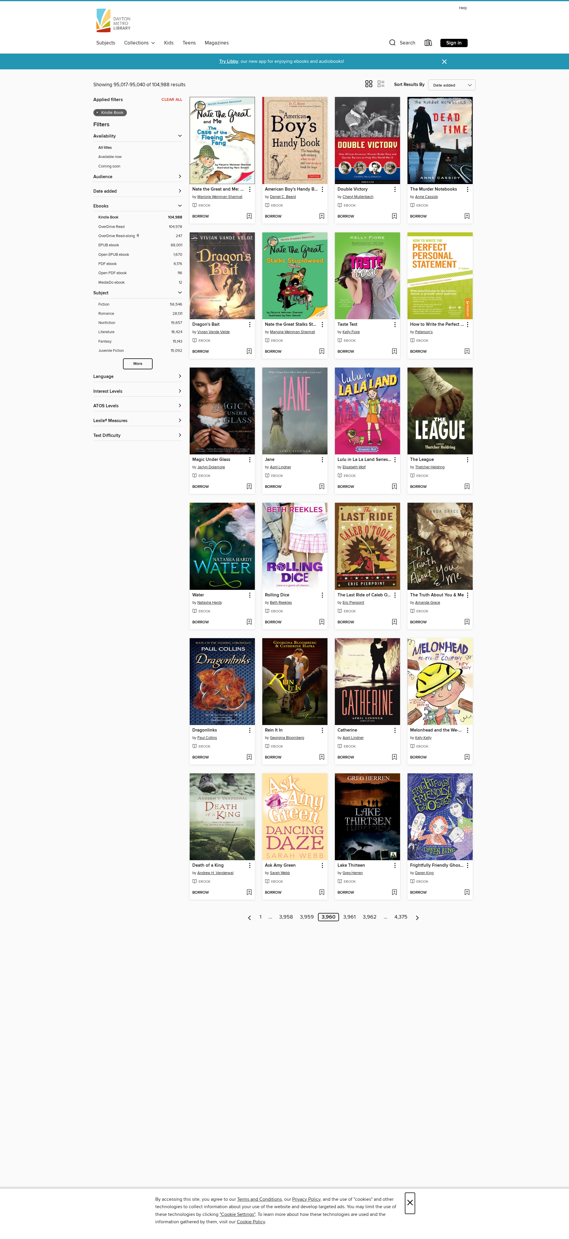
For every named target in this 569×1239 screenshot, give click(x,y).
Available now (110, 156)
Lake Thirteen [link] (351, 865)
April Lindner (280, 467)
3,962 (370, 917)
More (137, 363)
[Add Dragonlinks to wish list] (249, 757)
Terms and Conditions (259, 1199)
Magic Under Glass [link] (211, 459)
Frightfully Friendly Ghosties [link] (437, 865)
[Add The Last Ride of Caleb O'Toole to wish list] (394, 622)
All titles (105, 147)
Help (463, 8)
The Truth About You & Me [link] (437, 595)
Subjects (105, 43)
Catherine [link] (347, 730)
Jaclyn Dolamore (211, 467)
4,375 (400, 917)
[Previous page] (249, 917)
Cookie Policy (251, 1222)
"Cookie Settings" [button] (237, 1214)
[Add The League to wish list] (467, 487)
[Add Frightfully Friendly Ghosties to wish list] (467, 893)
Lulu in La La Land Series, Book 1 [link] (365, 459)
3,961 (349, 917)
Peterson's (424, 332)
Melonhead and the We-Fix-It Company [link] (437, 730)
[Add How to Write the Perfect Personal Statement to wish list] (467, 352)
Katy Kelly (423, 737)
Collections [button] (137, 43)
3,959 (307, 917)
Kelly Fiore (351, 332)
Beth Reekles (281, 602)
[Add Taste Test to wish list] (394, 352)
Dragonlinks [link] (204, 730)
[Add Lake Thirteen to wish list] (394, 893)
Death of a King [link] (208, 865)
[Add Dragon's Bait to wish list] (249, 352)
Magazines (217, 43)
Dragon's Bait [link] (206, 324)
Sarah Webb (280, 873)
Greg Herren (353, 873)
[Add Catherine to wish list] (394, 757)
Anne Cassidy (426, 196)
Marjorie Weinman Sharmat (219, 196)
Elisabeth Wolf (354, 467)
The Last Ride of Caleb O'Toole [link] (365, 595)
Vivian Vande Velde (213, 332)
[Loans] (428, 44)
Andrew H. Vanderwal (215, 873)
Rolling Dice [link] (277, 595)
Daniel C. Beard (283, 196)
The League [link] (422, 459)
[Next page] (417, 917)
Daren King (424, 873)
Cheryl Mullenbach (358, 196)
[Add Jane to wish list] (321, 487)
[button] (401, 44)
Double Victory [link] (353, 189)
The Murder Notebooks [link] (433, 189)
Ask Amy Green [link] (280, 865)
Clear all (172, 99)
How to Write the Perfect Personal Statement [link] (437, 324)
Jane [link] (269, 459)
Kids (169, 43)
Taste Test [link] (347, 324)
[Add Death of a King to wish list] (249, 893)
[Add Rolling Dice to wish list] (321, 622)
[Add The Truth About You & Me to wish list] (467, 622)
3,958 (286, 917)
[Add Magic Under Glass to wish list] (249, 487)
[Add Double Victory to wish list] (394, 217)
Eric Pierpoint (353, 602)
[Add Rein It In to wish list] (321, 757)
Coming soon (109, 166)
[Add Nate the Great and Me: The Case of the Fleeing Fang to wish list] (249, 217)
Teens (189, 43)
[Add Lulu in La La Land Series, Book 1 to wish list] (394, 487)
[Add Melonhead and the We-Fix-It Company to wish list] (467, 757)
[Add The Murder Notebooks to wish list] (467, 217)
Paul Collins (207, 737)
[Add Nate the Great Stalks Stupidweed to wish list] (321, 352)
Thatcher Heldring (430, 467)
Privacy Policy (306, 1199)
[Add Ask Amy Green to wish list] (321, 893)
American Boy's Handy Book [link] (292, 189)
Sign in (454, 43)
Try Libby (228, 61)
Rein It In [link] (274, 730)
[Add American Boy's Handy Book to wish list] (321, 217)
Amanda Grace (427, 602)
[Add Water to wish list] (249, 622)
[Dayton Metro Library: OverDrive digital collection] (113, 20)
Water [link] (198, 595)
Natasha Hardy (209, 602)
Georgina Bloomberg (287, 737)
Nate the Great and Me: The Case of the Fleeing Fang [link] (219, 189)
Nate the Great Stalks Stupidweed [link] (292, 324)
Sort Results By (409, 84)
